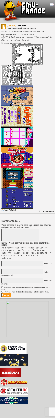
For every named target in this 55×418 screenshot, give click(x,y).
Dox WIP (16, 25)
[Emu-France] (24, 21)
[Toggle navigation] (51, 4)
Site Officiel (10, 210)
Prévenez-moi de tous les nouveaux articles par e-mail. (26, 292)
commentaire (46, 211)
